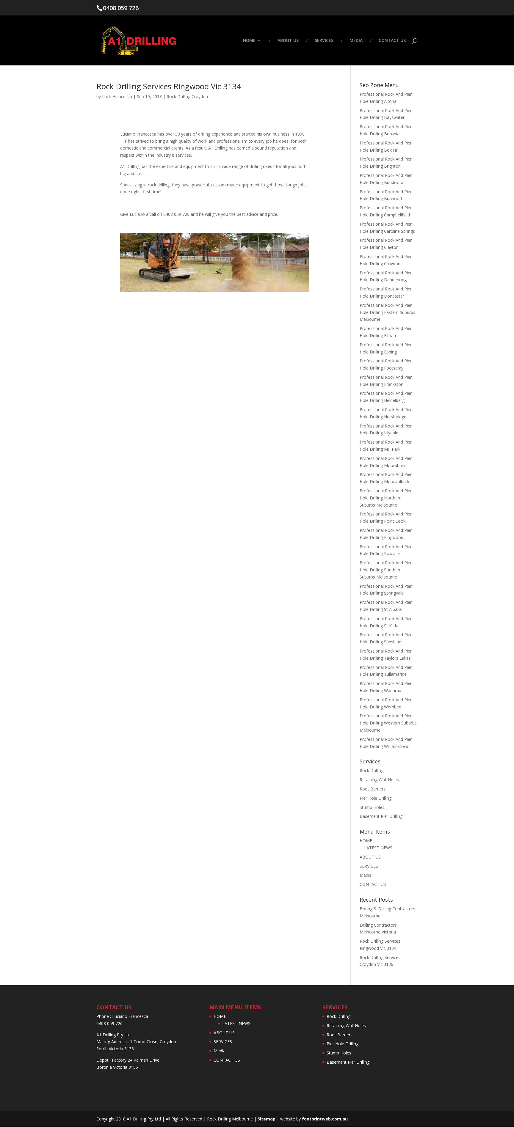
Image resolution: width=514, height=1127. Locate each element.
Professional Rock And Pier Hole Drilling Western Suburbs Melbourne (388, 723)
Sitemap (266, 1119)
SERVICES (324, 40)
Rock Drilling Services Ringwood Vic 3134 (168, 86)
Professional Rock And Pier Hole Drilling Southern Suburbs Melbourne (386, 570)
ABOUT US (288, 40)
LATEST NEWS (378, 848)
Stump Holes (372, 807)
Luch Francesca (117, 96)
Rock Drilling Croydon (187, 96)
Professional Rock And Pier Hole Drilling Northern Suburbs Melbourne (386, 498)
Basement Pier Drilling (381, 816)
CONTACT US (392, 40)
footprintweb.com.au (325, 1119)
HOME (249, 40)
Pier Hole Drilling (375, 798)
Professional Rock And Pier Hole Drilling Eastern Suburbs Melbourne (387, 312)
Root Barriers (373, 789)
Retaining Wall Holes (379, 779)
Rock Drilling (371, 770)
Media (356, 40)
